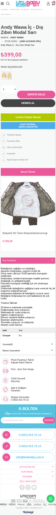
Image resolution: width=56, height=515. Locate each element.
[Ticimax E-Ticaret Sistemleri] (28, 512)
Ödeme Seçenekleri (11, 350)
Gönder (49, 420)
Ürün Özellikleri (9, 260)
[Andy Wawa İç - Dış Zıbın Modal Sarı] (6, 75)
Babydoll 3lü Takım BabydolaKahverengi (24, 233)
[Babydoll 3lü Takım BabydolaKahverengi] (28, 205)
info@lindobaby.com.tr (30, 457)
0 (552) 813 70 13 (30, 434)
